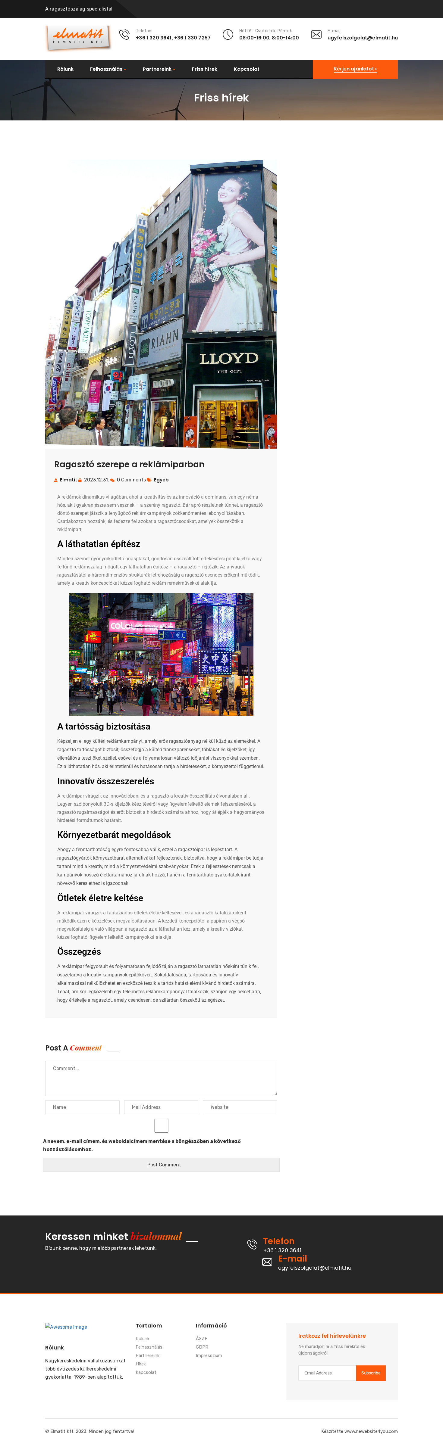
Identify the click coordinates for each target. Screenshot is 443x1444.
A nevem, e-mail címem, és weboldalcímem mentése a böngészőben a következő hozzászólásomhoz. (142, 1145)
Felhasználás (106, 69)
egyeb (161, 480)
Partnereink (157, 69)
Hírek (141, 1364)
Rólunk (65, 69)
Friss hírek (204, 69)
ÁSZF (201, 1339)
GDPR (202, 1347)
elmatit (68, 480)
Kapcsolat (246, 69)
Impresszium (209, 1355)
